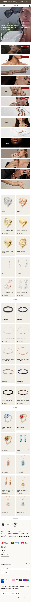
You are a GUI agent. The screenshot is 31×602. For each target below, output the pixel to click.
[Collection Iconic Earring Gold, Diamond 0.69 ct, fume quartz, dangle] (8, 482)
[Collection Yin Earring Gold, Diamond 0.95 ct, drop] (8, 264)
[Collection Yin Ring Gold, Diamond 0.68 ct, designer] (23, 222)
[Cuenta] (29, 5)
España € (13, 593)
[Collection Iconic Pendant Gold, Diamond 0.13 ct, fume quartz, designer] (8, 462)
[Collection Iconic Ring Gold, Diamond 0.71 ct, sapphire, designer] (23, 418)
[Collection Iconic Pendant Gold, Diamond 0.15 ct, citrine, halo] (23, 482)
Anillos (7, 34)
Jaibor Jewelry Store (9, 597)
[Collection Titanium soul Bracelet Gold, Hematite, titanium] (23, 392)
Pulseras (22, 38)
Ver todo (15, 299)
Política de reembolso (24, 586)
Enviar (5, 572)
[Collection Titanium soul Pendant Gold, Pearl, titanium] (23, 330)
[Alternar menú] (1, 5)
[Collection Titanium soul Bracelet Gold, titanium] (8, 372)
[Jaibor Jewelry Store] (15, 6)
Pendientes (7, 38)
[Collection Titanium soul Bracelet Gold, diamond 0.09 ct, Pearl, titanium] (8, 351)
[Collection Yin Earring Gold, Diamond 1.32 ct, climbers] (23, 264)
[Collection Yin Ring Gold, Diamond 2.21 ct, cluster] (8, 284)
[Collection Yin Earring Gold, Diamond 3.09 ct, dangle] (23, 284)
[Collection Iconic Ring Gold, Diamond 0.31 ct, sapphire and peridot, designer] (8, 440)
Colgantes (22, 34)
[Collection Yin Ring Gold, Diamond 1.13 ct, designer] (23, 202)
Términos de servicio (6, 588)
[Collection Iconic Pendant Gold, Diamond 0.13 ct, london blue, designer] (23, 462)
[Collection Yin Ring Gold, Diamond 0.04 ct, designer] (8, 243)
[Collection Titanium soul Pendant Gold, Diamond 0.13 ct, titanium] (23, 351)
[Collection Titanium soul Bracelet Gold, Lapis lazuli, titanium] (23, 372)
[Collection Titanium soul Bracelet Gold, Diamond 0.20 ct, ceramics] (8, 310)
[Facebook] (2, 547)
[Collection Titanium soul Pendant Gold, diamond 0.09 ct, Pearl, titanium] (8, 330)
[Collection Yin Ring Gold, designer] (23, 243)
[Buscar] (4, 5)
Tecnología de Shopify (20, 597)
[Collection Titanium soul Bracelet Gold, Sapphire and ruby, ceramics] (23, 310)
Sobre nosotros (15, 588)
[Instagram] (5, 547)
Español (4, 593)
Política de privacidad (13, 586)
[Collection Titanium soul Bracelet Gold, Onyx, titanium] (8, 392)
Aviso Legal (3, 586)
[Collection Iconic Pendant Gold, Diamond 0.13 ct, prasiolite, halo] (8, 503)
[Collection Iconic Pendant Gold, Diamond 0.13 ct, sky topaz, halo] (23, 503)
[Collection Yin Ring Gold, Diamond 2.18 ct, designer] (8, 202)
